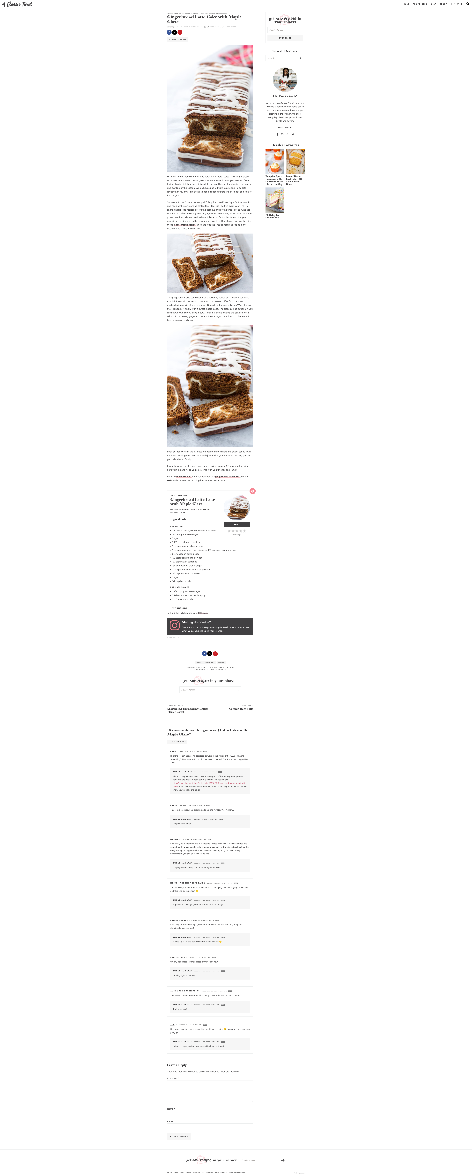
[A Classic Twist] (18, 4)
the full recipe (184, 476)
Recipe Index (420, 4)
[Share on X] (174, 32)
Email (170, 1121)
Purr (302, 1173)
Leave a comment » (217, 669)
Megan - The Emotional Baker (187, 883)
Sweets (187, 13)
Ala (172, 1025)
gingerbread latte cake (227, 476)
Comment (173, 1078)
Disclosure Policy (237, 1173)
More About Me (285, 128)
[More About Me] (285, 79)
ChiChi (174, 805)
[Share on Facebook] (169, 32)
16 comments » (231, 27)
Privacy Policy (221, 1173)
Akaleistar (177, 957)
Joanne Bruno (178, 920)
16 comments (200, 669)
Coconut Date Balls (241, 708)
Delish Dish (173, 480)
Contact (196, 1173)
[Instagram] (454, 4)
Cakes (195, 13)
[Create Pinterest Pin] (253, 491)
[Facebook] (451, 4)
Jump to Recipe (178, 39)
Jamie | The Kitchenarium (185, 991)
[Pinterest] (458, 4)
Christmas (210, 662)
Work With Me (207, 1173)
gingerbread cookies (185, 224)
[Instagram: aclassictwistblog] (176, 626)
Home (406, 4)
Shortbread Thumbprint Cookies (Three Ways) (187, 709)
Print (237, 524)
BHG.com (203, 613)
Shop (433, 4)
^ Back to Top (172, 1173)
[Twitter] (461, 4)
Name (171, 1108)
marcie (174, 839)
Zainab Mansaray (182, 27)
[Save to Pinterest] (180, 32)
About (443, 4)
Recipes (177, 13)
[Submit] (302, 58)
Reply (205, 751)
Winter (221, 662)
